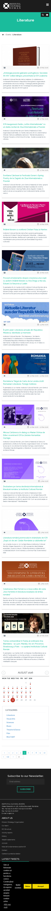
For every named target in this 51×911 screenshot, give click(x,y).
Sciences (10, 722)
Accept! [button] (41, 886)
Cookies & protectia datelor (11, 854)
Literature (11, 715)
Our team (5, 826)
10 (44, 753)
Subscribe (25, 789)
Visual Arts (11, 719)
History (4, 836)
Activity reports (7, 833)
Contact (4, 850)
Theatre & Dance (13, 730)
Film (8, 733)
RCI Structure (6, 829)
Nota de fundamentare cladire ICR (14, 847)
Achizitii (4, 843)
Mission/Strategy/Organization (13, 822)
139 (8, 757)
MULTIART (11, 737)
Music (9, 726)
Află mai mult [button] (7, 906)
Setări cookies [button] (18, 886)
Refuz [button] (27, 886)
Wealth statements (8, 840)
